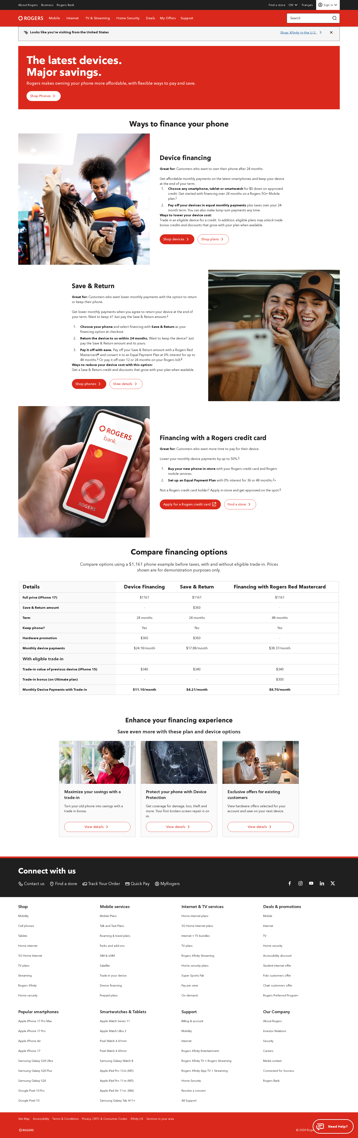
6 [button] (280, 489)
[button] (293, 5)
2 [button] (167, 315)
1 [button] (176, 197)
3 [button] (97, 358)
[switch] (307, 5)
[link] (28, 5)
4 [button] (181, 358)
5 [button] (238, 457)
